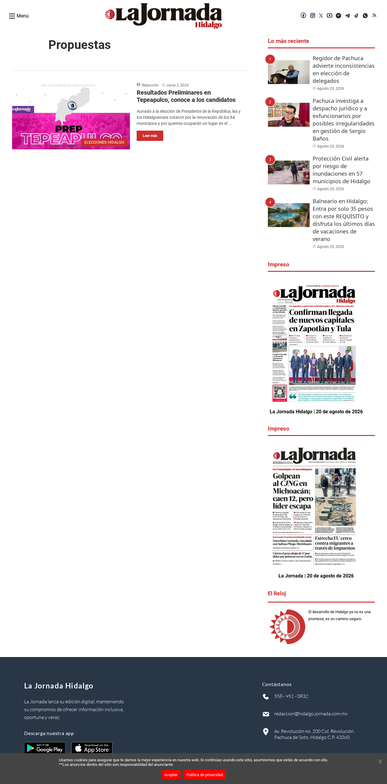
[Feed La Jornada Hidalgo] (375, 16)
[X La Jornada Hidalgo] (321, 16)
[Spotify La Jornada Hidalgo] (339, 16)
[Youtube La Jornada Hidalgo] (330, 16)
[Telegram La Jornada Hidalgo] (348, 16)
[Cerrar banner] (380, 762)
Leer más (150, 136)
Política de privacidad (205, 775)
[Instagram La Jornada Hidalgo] (313, 16)
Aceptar (170, 775)
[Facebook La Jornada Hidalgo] (304, 16)
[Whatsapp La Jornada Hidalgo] (366, 16)
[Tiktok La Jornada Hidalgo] (357, 16)
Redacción (150, 85)
